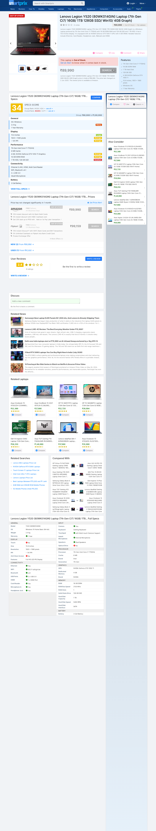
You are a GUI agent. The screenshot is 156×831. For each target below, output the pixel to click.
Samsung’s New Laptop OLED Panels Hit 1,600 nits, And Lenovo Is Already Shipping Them (62, 318)
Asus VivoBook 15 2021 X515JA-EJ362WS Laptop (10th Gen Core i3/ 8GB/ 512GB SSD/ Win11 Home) (44, 404)
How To (32, 9)
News (12, 9)
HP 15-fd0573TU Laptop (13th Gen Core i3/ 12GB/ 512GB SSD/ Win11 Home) (68, 404)
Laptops (61, 9)
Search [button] (106, 70)
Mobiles (41, 9)
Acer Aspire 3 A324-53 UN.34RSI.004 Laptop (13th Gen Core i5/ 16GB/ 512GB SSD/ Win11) (128, 219)
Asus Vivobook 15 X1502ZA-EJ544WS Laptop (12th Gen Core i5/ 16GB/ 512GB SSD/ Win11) (19, 404)
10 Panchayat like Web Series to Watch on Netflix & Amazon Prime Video (55, 364)
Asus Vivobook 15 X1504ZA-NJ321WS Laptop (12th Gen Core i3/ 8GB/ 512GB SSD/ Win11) (91, 440)
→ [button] (22, 244)
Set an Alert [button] (66, 63)
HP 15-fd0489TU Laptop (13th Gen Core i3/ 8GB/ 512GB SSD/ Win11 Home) (92, 404)
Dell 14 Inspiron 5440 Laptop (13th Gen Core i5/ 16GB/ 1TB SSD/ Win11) (19, 440)
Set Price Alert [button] (96, 202)
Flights (138, 9)
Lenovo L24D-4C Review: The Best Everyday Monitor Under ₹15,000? (54, 329)
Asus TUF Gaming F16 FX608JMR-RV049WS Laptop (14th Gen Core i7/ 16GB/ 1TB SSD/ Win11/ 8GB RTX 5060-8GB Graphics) (45, 440)
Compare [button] (96, 98)
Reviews (22, 9)
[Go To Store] (16, 210)
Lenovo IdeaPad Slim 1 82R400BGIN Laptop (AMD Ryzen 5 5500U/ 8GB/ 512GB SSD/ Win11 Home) (67, 440)
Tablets (51, 9)
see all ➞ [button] (49, 108)
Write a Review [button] (93, 259)
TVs (69, 9)
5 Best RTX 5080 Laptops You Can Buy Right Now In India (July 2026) (53, 352)
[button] (56, 189)
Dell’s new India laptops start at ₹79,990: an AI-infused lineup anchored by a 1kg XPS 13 (61, 341)
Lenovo (142, 25)
